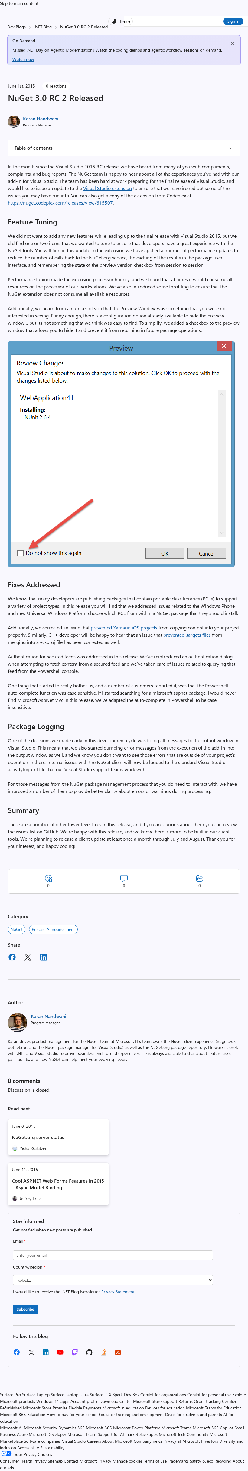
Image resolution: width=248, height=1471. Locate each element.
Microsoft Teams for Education (214, 1408)
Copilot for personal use (209, 1394)
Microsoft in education (123, 1408)
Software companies (42, 1441)
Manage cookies (127, 1461)
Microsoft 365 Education (22, 1414)
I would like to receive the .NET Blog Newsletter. (74, 1291)
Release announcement (53, 929)
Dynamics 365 (71, 1428)
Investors (209, 1441)
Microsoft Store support (155, 1401)
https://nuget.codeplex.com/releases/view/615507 (60, 202)
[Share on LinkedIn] (43, 958)
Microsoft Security (40, 1428)
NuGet (17, 929)
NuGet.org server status (38, 1137)
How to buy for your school (72, 1414)
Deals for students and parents (193, 1414)
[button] (121, 565)
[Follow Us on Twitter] (31, 1354)
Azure (22, 1434)
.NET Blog (43, 27)
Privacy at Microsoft (181, 1441)
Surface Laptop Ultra (70, 1394)
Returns (185, 1401)
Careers (94, 1441)
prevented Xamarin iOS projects (124, 627)
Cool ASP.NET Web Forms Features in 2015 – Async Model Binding (58, 1183)
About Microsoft (117, 1441)
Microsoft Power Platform (136, 1428)
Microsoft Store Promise (45, 1408)
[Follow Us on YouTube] (60, 1354)
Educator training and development (131, 1414)
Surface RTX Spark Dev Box (114, 1394)
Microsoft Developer (47, 1434)
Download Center (116, 1401)
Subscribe (25, 1309)
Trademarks (178, 1461)
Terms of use (155, 1461)
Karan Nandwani (40, 118)
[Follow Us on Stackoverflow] (103, 1354)
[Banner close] (233, 43)
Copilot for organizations (163, 1394)
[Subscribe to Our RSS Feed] (118, 1354)
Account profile (84, 1401)
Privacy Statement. (118, 1291)
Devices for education (165, 1408)
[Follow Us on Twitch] (75, 1354)
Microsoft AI (11, 1428)
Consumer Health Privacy (23, 1461)
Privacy (105, 1461)
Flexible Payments (85, 1408)
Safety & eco (201, 1461)
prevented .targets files (187, 635)
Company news (148, 1441)
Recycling (222, 1461)
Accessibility (28, 1447)
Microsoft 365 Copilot (213, 1428)
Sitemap (55, 1461)
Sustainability (52, 1447)
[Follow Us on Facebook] (16, 1354)
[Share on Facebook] (12, 958)
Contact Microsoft (80, 1461)
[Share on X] (28, 958)
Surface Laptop (36, 1394)
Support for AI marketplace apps (128, 1434)
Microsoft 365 (99, 1428)
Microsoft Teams (176, 1428)
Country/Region (29, 1267)
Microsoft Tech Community (183, 1434)
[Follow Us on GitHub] (89, 1354)
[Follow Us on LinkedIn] (45, 1354)
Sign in (233, 21)
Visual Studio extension (107, 188)
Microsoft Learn (81, 1434)
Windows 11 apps (52, 1401)
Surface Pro (10, 1394)
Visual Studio (74, 1441)
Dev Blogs (16, 27)
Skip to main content (19, 3)
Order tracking (207, 1401)
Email (19, 1241)
